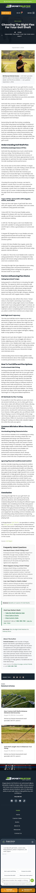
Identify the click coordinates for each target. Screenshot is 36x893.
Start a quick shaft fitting (10, 871)
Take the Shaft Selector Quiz (15, 613)
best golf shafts (9, 524)
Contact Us (18, 833)
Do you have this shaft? (9, 875)
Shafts (17, 822)
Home (18, 814)
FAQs (8, 623)
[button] (14, 677)
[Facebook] (11, 800)
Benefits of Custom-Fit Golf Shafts (19, 603)
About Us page (18, 664)
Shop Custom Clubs (11, 618)
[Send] (32, 880)
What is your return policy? (26, 875)
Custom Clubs (17, 818)
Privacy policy (29, 884)
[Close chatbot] (32, 842)
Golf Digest (9, 541)
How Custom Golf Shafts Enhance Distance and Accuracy (15, 712)
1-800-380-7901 (20, 621)
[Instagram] (16, 800)
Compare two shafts (26, 871)
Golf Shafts (15, 522)
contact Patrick (27, 664)
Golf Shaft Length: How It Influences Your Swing (18, 747)
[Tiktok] (24, 800)
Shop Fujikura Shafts (12, 615)
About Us (17, 826)
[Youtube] (20, 800)
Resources (17, 829)
